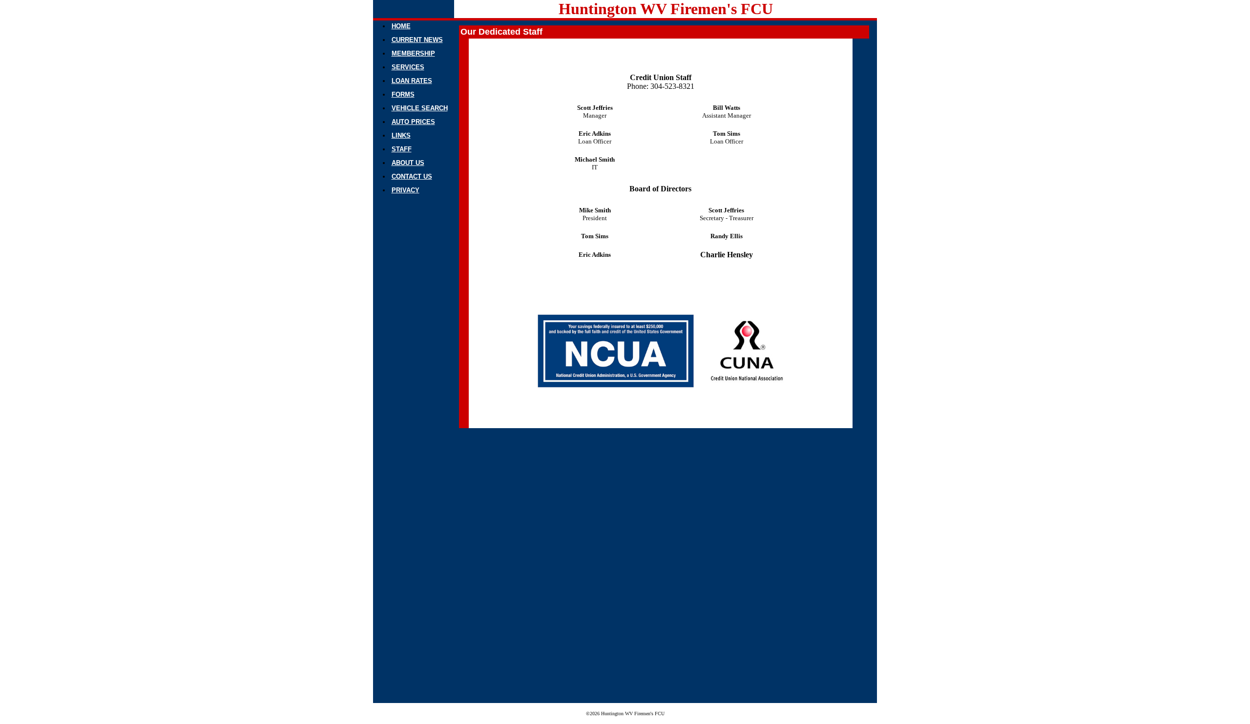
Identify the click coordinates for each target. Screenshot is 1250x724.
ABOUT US (408, 162)
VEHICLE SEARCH (420, 108)
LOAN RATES (412, 80)
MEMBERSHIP (413, 53)
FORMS (403, 94)
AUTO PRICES (413, 121)
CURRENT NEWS (417, 39)
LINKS (401, 135)
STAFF (402, 149)
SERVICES (408, 67)
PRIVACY (405, 190)
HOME (401, 26)
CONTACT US (412, 176)
